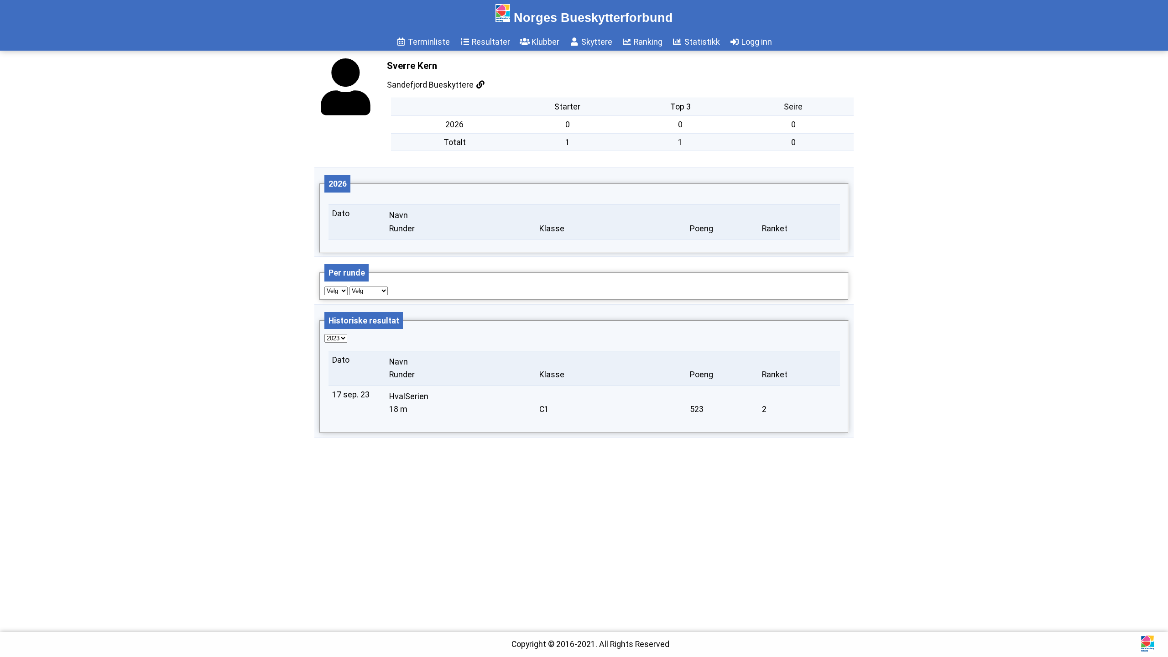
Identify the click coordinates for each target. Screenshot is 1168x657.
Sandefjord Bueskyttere (431, 84)
